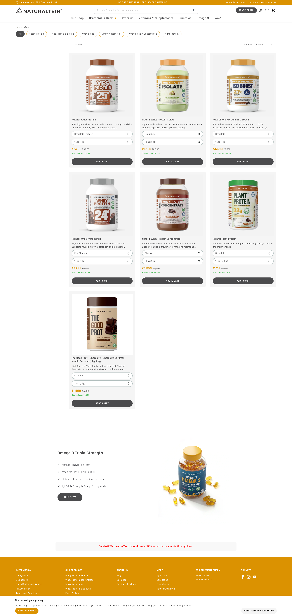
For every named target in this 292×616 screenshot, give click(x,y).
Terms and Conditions (27, 593)
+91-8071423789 (202, 575)
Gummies (185, 18)
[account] (260, 10)
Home (18, 27)
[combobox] (146, 10)
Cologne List (22, 575)
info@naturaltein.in (48, 2)
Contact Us (162, 580)
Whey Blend (88, 33)
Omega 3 (203, 18)
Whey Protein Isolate (63, 33)
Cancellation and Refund (29, 584)
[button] (273, 10)
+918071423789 (26, 2)
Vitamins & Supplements (156, 18)
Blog (119, 575)
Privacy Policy (23, 588)
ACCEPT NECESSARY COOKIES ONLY (259, 610)
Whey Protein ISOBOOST (78, 588)
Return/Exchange (166, 588)
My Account (163, 575)
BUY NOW (70, 497)
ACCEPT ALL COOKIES (27, 610)
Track (246, 10)
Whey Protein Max (111, 33)
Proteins (128, 18)
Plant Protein (172, 33)
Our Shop (77, 18)
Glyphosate (22, 580)
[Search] (195, 10)
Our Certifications (126, 584)
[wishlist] (267, 10)
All (20, 33)
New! (217, 18)
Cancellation (163, 584)
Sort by (248, 44)
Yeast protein (36, 33)
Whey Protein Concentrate (143, 33)
